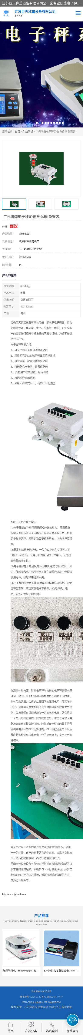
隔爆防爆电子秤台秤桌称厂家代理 (22, 970)
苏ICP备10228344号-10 (52, 997)
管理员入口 (55, 1007)
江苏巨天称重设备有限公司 (34, 1002)
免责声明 (43, 1007)
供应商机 (28, 131)
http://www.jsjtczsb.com (14, 894)
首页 (17, 131)
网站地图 (67, 1007)
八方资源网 (30, 1007)
